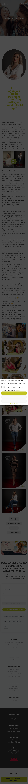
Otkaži (14, 397)
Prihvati (14, 393)
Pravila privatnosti (14, 403)
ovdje (18, 390)
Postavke (14, 401)
